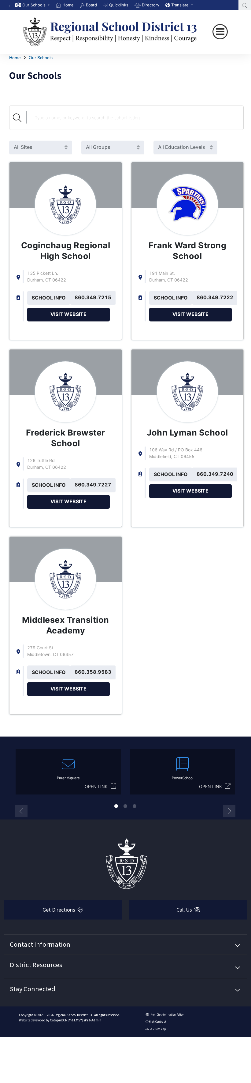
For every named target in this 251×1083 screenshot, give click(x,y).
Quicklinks (118, 4)
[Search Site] (244, 5)
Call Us (184, 909)
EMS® (78, 1020)
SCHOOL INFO (49, 298)
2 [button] (125, 806)
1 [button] (116, 806)
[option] (32, 5)
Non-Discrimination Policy (166, 1014)
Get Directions (59, 909)
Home (68, 4)
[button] (36, 4)
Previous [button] (21, 811)
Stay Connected (32, 988)
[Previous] (11, 5)
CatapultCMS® (60, 1020)
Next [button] (229, 811)
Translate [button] (180, 4)
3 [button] (134, 806)
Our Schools (41, 57)
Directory (150, 4)
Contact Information (40, 944)
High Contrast (157, 1021)
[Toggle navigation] (220, 32)
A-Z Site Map (158, 1029)
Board (91, 4)
